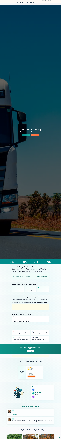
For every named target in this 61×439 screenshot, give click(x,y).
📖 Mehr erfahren (35, 134)
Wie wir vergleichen (50, 0)
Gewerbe (34, 2)
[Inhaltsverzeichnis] (59, 437)
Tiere (25, 2)
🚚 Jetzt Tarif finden (26, 134)
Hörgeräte (18, 2)
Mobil (28, 2)
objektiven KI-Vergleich (40, 355)
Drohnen (14, 2)
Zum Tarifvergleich (30, 351)
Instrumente (21, 2)
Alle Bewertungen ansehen (31, 376)
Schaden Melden (45, 0)
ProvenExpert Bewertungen (32, 377)
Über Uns (42, 0)
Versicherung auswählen (50, 2)
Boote (31, 2)
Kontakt (53, 0)
